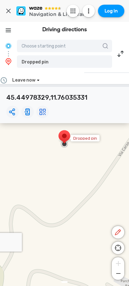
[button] (64, 61)
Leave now (23, 80)
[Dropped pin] (64, 139)
